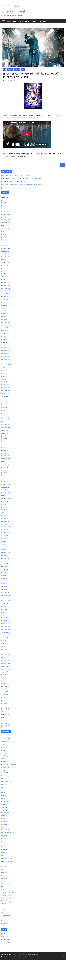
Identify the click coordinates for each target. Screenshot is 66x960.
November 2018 (5, 458)
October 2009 (5, 717)
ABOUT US (43, 21)
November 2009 (5, 714)
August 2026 (5, 197)
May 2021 (4, 376)
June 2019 (4, 439)
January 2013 (5, 657)
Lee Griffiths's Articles (7, 832)
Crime (3, 770)
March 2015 (4, 584)
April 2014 (4, 615)
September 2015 (6, 566)
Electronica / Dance (6, 781)
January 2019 (5, 453)
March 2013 (4, 652)
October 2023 (5, 294)
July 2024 (4, 268)
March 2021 (4, 382)
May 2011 (4, 697)
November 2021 (5, 359)
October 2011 (5, 692)
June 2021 (4, 373)
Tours (3, 906)
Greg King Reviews (6, 810)
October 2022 (5, 328)
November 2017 (5, 493)
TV (2, 912)
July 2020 (4, 404)
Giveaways (4, 807)
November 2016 (5, 527)
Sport (2, 886)
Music (21, 21)
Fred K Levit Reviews (7, 801)
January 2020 (5, 421)
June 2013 (4, 643)
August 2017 (5, 501)
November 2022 (5, 325)
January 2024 (5, 285)
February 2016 (5, 552)
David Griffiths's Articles (8, 773)
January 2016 (5, 555)
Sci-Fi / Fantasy (5, 884)
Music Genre (5, 847)
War (2, 918)
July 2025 (4, 234)
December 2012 (5, 660)
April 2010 (4, 711)
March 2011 (4, 703)
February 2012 (5, 683)
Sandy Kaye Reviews (7, 881)
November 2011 (5, 689)
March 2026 (4, 211)
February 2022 (5, 350)
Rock (2, 875)
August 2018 (5, 467)
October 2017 (5, 495)
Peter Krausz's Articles (7, 861)
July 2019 (4, 436)
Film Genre (4, 795)
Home (9, 21)
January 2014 (5, 623)
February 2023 (5, 316)
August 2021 (5, 367)
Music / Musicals (6, 844)
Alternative (4, 747)
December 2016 (5, 524)
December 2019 (5, 424)
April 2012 (4, 680)
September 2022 (6, 331)
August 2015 (5, 569)
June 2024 (4, 271)
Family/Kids (4, 784)
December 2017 (5, 490)
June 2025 (4, 237)
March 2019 (4, 447)
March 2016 (4, 549)
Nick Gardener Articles (7, 858)
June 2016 (4, 541)
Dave (15, 81)
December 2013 (5, 626)
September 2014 (6, 601)
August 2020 (5, 402)
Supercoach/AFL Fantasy (8, 898)
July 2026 (4, 200)
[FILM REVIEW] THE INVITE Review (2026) (12, 187)
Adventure (4, 741)
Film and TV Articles (7, 790)
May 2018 (4, 476)
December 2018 (5, 456)
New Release (5, 852)
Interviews (4, 821)
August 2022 (5, 333)
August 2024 (5, 265)
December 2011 (5, 686)
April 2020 (4, 413)
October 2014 (5, 598)
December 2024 (5, 254)
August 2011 (5, 694)
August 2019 (5, 433)
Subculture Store (6, 895)
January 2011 (5, 709)
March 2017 (4, 515)
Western (3, 921)
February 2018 (5, 484)
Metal (3, 838)
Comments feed (5, 939)
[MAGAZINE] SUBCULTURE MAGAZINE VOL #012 (15, 175)
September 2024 (6, 262)
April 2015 (4, 581)
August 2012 (5, 672)
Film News (10, 69)
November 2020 (5, 393)
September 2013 (6, 635)
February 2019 (5, 450)
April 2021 (4, 379)
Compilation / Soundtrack (8, 764)
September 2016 (6, 532)
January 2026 (5, 217)
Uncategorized (5, 915)
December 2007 (5, 723)
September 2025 (6, 228)
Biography (4, 753)
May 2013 (4, 646)
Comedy (3, 759)
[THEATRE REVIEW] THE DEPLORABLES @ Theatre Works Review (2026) (21, 178)
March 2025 (4, 245)
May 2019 (4, 441)
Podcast (34, 21)
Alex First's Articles (6, 744)
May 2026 (4, 205)
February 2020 (5, 419)
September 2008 (6, 720)
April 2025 (4, 242)
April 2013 (4, 649)
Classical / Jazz (5, 756)
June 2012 (4, 675)
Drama (3, 778)
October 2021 (5, 362)
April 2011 (4, 700)
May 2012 (4, 677)
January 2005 (5, 726)
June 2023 (4, 305)
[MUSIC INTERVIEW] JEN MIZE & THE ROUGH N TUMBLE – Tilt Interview (21, 184)
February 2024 (5, 282)
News (27, 21)
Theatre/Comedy (6, 901)
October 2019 (5, 430)
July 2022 (4, 336)
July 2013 (4, 640)
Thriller (3, 904)
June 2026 (4, 203)
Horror (3, 818)
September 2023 (6, 296)
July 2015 (4, 572)
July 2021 (4, 370)
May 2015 (4, 578)
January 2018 (5, 487)
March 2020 (4, 416)
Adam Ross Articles (6, 739)
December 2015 (5, 558)
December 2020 (5, 390)
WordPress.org (5, 942)
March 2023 (4, 313)
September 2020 (6, 399)
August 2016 (5, 535)
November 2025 (5, 222)
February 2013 (5, 655)
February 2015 (5, 586)
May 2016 (4, 544)
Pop (2, 869)
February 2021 (5, 385)
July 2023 (4, 302)
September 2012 (6, 669)
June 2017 (4, 507)
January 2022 (5, 353)
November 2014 (5, 595)
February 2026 (5, 214)
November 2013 (5, 629)
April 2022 (4, 345)
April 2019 (4, 444)
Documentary (5, 776)
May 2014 (4, 612)
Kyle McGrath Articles (7, 830)
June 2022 (4, 339)
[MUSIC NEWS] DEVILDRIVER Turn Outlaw (49, 154)
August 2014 (5, 603)
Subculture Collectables (8, 892)
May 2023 (4, 308)
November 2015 (5, 561)
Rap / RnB (4, 872)
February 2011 (5, 706)
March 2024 (4, 279)
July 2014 (4, 606)
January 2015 (5, 589)
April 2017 (4, 512)
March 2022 (4, 348)
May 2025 (4, 240)
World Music (5, 923)
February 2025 (5, 248)
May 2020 (4, 410)
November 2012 (5, 663)
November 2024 (5, 257)
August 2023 (5, 299)
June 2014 (4, 609)
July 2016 (4, 538)
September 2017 (6, 498)
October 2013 (5, 632)
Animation (4, 750)
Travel (3, 909)
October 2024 (5, 259)
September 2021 (6, 365)
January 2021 (5, 387)
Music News (4, 849)
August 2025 (5, 231)
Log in (3, 933)
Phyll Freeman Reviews (8, 864)
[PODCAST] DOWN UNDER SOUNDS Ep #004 (14, 181)
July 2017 (4, 504)
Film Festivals (5, 793)
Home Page (17, 69)
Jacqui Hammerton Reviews (9, 827)
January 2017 (5, 521)
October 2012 (5, 666)
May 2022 (4, 342)
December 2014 (5, 592)
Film (14, 21)
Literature (4, 835)
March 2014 (4, 618)
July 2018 (4, 470)
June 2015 (4, 575)
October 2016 (5, 530)
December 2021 (5, 356)
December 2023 (5, 288)
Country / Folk (5, 767)
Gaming (3, 804)
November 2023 (5, 291)
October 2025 (5, 225)
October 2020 (5, 396)
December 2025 (5, 220)
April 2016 (4, 547)
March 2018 (4, 481)
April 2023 (4, 311)
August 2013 (5, 638)
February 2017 (5, 518)
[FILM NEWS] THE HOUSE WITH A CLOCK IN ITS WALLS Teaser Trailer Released (17, 155)
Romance (4, 878)
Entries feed (4, 936)
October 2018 (5, 461)
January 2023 (5, 319)
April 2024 (4, 276)
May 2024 (4, 274)
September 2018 (6, 464)
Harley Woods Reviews (7, 813)
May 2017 (4, 510)
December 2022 (5, 322)
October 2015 (5, 564)
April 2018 (4, 478)
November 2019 (5, 427)
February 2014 (5, 621)
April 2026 (4, 208)
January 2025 (5, 251)
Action (3, 736)
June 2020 (4, 407)
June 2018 (4, 473)
